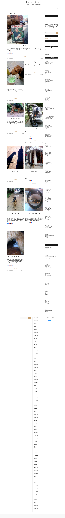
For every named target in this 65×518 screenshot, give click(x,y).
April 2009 (35, 446)
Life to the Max (47, 161)
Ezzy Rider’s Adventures (48, 275)
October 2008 (36, 455)
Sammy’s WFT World (47, 207)
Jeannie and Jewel (47, 147)
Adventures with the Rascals (48, 247)
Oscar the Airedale (47, 295)
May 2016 (35, 329)
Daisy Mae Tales (47, 100)
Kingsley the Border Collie (48, 154)
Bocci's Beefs (46, 74)
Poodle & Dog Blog (47, 193)
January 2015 (36, 349)
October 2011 (36, 400)
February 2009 (36, 449)
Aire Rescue (46, 249)
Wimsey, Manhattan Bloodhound (49, 235)
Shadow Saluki (47, 210)
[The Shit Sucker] (34, 115)
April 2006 (35, 500)
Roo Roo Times (47, 201)
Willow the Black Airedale (48, 310)
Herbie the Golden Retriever (48, 135)
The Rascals (46, 309)
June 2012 (35, 388)
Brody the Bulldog (47, 79)
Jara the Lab (46, 145)
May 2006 (35, 499)
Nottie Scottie (46, 183)
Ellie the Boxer (47, 119)
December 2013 (36, 365)
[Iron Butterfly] (34, 157)
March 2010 (35, 429)
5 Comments (41, 142)
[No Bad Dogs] (25, 29)
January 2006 (36, 505)
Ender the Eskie (47, 120)
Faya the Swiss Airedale (48, 276)
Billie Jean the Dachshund (48, 73)
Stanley (46, 302)
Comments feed (47, 52)
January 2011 (36, 414)
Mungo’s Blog (46, 175)
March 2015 (35, 347)
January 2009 (36, 450)
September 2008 (36, 456)
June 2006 (35, 497)
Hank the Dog (46, 133)
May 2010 (35, 426)
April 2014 (35, 359)
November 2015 (36, 335)
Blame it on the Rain (15, 213)
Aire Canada (46, 248)
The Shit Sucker (34, 129)
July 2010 (35, 423)
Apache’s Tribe (47, 266)
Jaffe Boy (46, 143)
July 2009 (35, 441)
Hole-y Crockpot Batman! (34, 213)
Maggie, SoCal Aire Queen (48, 286)
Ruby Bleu (46, 202)
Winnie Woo (46, 236)
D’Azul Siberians (47, 98)
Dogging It (46, 110)
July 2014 (35, 356)
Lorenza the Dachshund (48, 162)
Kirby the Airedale (47, 155)
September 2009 (36, 438)
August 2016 (35, 326)
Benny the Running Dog (48, 72)
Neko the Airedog (47, 294)
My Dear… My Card (15, 118)
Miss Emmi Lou (47, 170)
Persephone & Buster (47, 190)
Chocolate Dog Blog (47, 91)
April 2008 (35, 464)
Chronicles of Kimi (47, 273)
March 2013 (35, 376)
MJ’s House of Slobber (48, 171)
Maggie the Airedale (47, 285)
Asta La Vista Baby (47, 65)
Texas (45, 218)
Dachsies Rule (46, 99)
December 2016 (36, 320)
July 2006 (35, 496)
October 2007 (36, 473)
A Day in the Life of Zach (48, 60)
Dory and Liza (46, 115)
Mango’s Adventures (47, 164)
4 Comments (22, 100)
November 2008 (36, 453)
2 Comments (22, 270)
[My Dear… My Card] (15, 110)
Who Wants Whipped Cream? (34, 62)
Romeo (46, 200)
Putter (45, 300)
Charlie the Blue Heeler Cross (49, 88)
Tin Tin (46, 228)
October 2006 (36, 491)
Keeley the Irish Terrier (48, 152)
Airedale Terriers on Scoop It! (49, 259)
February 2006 (36, 503)
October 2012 (36, 382)
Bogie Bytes (46, 75)
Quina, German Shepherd (48, 198)
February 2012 (36, 394)
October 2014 (36, 353)
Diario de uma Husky (47, 107)
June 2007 (35, 479)
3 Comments (41, 58)
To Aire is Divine (32, 2)
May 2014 (35, 358)
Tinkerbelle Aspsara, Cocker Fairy (49, 229)
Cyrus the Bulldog (47, 97)
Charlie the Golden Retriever (48, 90)
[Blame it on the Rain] (15, 199)
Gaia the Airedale (47, 127)
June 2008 (35, 461)
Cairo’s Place (46, 82)
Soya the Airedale (47, 301)
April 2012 (35, 391)
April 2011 (35, 409)
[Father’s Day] (15, 157)
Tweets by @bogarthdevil (48, 38)
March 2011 (35, 411)
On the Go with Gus (47, 184)
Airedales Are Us (47, 263)
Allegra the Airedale (47, 265)
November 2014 (36, 352)
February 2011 (36, 412)
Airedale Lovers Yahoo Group (49, 254)
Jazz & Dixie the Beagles (48, 146)
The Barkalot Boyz (47, 219)
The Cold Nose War (47, 220)
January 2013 (36, 379)
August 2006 (35, 494)
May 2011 (35, 408)
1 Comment (22, 133)
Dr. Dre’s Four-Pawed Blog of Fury (49, 116)
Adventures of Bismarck (48, 63)
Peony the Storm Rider (48, 189)
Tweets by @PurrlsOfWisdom (49, 43)
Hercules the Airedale (48, 136)
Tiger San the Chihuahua (48, 227)
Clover (45, 93)
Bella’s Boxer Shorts (47, 71)
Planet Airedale (47, 299)
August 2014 (35, 355)
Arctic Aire (46, 268)
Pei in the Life (46, 188)
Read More (24, 56)
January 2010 (36, 432)
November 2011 (36, 399)
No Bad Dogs (25, 45)
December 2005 (36, 506)
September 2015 (36, 338)
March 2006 (35, 502)
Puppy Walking (47, 197)
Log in (45, 49)
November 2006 (36, 490)
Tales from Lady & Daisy (48, 217)
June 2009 (35, 443)
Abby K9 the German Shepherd (49, 62)
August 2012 (35, 385)
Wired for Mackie (47, 237)
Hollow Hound (47, 138)
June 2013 (35, 373)
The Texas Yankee (47, 225)
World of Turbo (47, 242)
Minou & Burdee (47, 169)
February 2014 (36, 362)
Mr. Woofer (46, 291)
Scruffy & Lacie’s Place (48, 208)
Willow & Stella (47, 234)
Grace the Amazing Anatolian (49, 128)
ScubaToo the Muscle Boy (48, 209)
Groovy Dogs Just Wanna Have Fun (49, 129)
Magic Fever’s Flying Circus (48, 163)
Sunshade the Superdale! (48, 303)
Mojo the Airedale (47, 172)
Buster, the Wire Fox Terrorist (49, 80)
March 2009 (35, 447)
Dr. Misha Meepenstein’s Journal (49, 117)
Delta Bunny (46, 106)
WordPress (41, 516)
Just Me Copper (47, 151)
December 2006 (36, 488)
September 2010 (36, 420)
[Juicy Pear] (15, 73)
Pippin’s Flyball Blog (47, 192)
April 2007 (35, 482)
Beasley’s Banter (47, 70)
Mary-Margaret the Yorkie (48, 165)
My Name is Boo (47, 179)
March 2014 (35, 361)
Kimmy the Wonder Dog (48, 153)
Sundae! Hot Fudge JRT (48, 215)
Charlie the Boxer (47, 89)
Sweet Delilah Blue (47, 216)
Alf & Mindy (46, 264)
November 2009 (36, 435)
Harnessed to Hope (47, 134)
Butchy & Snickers (47, 81)
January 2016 (36, 332)
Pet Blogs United (47, 191)
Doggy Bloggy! (47, 111)
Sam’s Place (46, 206)
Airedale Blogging (47, 250)
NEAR (45, 292)
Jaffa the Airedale (47, 281)
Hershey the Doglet (47, 137)
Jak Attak (46, 144)
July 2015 (35, 341)
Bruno (45, 272)
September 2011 (36, 402)
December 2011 (36, 397)
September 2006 (36, 493)
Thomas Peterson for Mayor (48, 226)
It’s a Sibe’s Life (47, 142)
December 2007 (36, 470)
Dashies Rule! (46, 102)
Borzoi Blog (46, 78)
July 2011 (35, 405)
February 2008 (36, 467)
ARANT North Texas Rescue (48, 267)
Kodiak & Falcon (47, 156)
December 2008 (36, 452)
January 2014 (36, 364)
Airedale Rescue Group (48, 258)
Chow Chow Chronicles (48, 92)
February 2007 (36, 485)
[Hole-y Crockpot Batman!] (34, 199)
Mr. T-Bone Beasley (47, 174)
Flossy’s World (47, 124)
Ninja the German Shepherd (48, 182)
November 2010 (36, 417)
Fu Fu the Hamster (47, 125)
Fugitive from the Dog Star (48, 126)
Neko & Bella (46, 293)
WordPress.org (47, 54)
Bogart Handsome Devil (10, 58)
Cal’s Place (46, 83)
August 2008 (35, 458)
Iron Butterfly (34, 171)
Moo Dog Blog (47, 173)
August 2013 (35, 370)
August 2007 (35, 476)
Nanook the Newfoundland (48, 180)
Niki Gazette (46, 181)
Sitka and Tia (46, 211)
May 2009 (35, 444)
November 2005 (36, 508)
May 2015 (35, 344)
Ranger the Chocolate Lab (48, 199)
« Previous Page (9, 273)
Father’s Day (15, 171)
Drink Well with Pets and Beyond (15, 256)
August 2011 (35, 403)
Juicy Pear (15, 86)
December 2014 (36, 350)
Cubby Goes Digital (47, 96)
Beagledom (46, 69)
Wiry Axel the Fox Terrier (48, 238)
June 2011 (35, 406)
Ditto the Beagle (47, 109)
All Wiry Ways (47, 64)
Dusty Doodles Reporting (48, 118)
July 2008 (35, 459)
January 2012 (36, 396)
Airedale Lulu (46, 255)
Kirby (45, 282)
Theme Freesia (34, 516)
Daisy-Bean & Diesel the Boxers (49, 101)
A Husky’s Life (46, 61)
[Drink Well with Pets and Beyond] (15, 243)
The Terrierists (47, 224)
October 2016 (36, 323)
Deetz (45, 274)
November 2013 (36, 367)
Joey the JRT (46, 148)
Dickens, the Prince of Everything (49, 108)
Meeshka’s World (47, 166)
